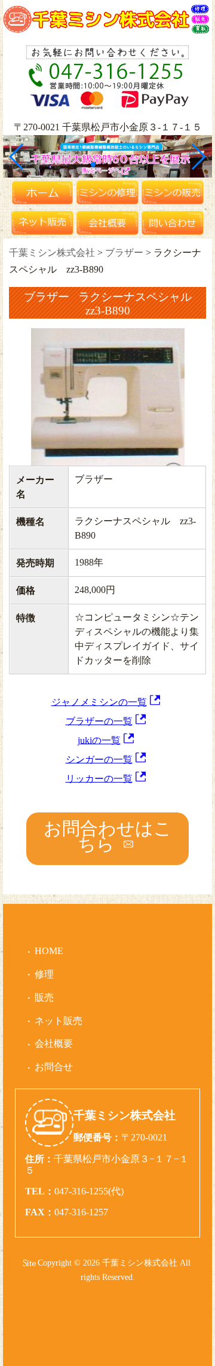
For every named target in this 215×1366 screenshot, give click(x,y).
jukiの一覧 (99, 740)
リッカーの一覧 (99, 778)
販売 (44, 997)
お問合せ (54, 1067)
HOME (49, 951)
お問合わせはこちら (108, 836)
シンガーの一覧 (99, 759)
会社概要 (54, 1043)
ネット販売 (58, 1021)
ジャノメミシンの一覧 (99, 701)
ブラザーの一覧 (99, 721)
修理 (44, 974)
